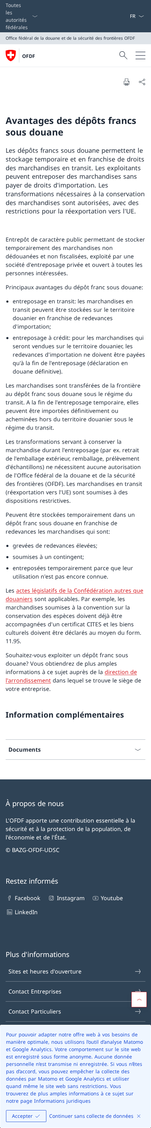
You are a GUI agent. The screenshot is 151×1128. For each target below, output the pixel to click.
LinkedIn (26, 912)
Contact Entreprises (34, 991)
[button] (139, 999)
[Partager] (142, 82)
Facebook (27, 898)
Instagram (70, 898)
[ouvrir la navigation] (140, 55)
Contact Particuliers (34, 1011)
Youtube (112, 898)
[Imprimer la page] (126, 82)
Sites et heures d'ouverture (44, 971)
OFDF (28, 56)
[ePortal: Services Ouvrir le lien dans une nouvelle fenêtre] (126, 16)
